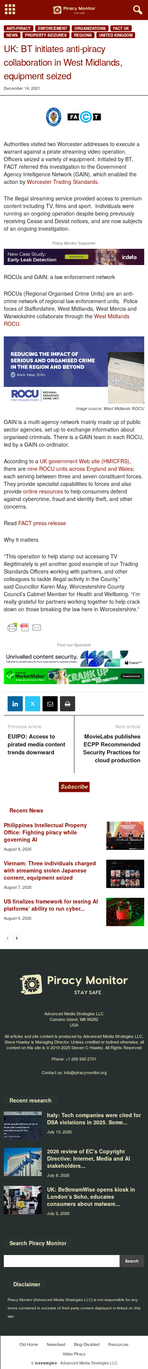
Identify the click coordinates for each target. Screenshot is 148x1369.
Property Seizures (46, 35)
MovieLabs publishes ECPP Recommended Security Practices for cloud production (111, 748)
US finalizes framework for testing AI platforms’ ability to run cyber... (51, 904)
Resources (118, 1344)
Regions (83, 35)
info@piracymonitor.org (85, 1072)
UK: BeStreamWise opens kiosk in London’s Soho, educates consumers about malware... (91, 1196)
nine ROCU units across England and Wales (80, 468)
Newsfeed (56, 1344)
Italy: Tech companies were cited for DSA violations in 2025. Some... (94, 1118)
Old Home (28, 1344)
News (12, 35)
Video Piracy (74, 1353)
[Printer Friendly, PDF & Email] (25, 631)
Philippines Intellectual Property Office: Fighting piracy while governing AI (45, 832)
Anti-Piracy (18, 28)
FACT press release (42, 523)
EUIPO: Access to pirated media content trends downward (36, 744)
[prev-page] (7, 938)
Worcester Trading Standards (62, 181)
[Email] (50, 703)
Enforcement (52, 28)
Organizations (90, 28)
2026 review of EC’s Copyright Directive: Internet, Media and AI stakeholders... (88, 1158)
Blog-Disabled (86, 1344)
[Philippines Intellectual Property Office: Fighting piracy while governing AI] (125, 836)
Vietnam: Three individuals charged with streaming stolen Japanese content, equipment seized (50, 870)
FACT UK (121, 28)
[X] (32, 703)
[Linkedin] (15, 703)
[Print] (67, 703)
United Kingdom (115, 35)
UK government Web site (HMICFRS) (84, 461)
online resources (43, 491)
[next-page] (16, 938)
